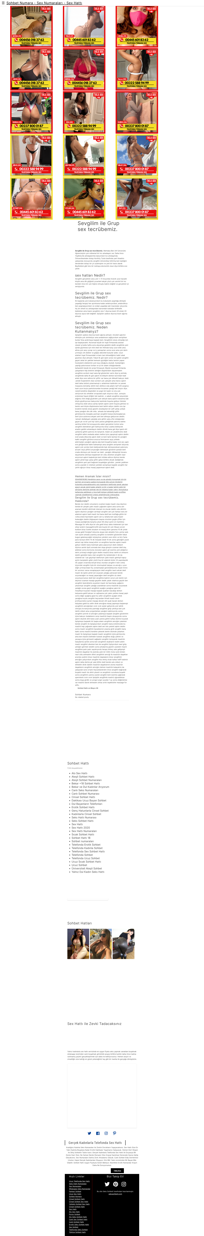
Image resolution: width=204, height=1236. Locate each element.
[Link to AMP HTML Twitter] (89, 1134)
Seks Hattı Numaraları (78, 1184)
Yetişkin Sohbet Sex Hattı (79, 1204)
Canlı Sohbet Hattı (76, 1222)
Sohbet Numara (75, 1196)
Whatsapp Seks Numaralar (79, 1189)
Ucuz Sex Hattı (75, 1194)
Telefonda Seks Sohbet (78, 1230)
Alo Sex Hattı (74, 1212)
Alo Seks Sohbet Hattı (78, 1217)
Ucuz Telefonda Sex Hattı (79, 1181)
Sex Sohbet (73, 1227)
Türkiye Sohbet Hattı (77, 1232)
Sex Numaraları (75, 1186)
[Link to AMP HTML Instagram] (106, 1134)
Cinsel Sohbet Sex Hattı (78, 1202)
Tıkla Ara (117, 1171)
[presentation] (133, 944)
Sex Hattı (72, 1209)
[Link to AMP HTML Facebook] (98, 1134)
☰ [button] (3, 3)
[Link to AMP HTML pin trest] (114, 1134)
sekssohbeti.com (115, 1194)
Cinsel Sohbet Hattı (77, 1199)
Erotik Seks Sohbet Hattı (79, 1224)
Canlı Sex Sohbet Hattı (78, 1219)
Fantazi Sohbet (75, 1191)
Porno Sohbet (74, 1214)
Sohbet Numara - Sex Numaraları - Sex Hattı (44, 3)
